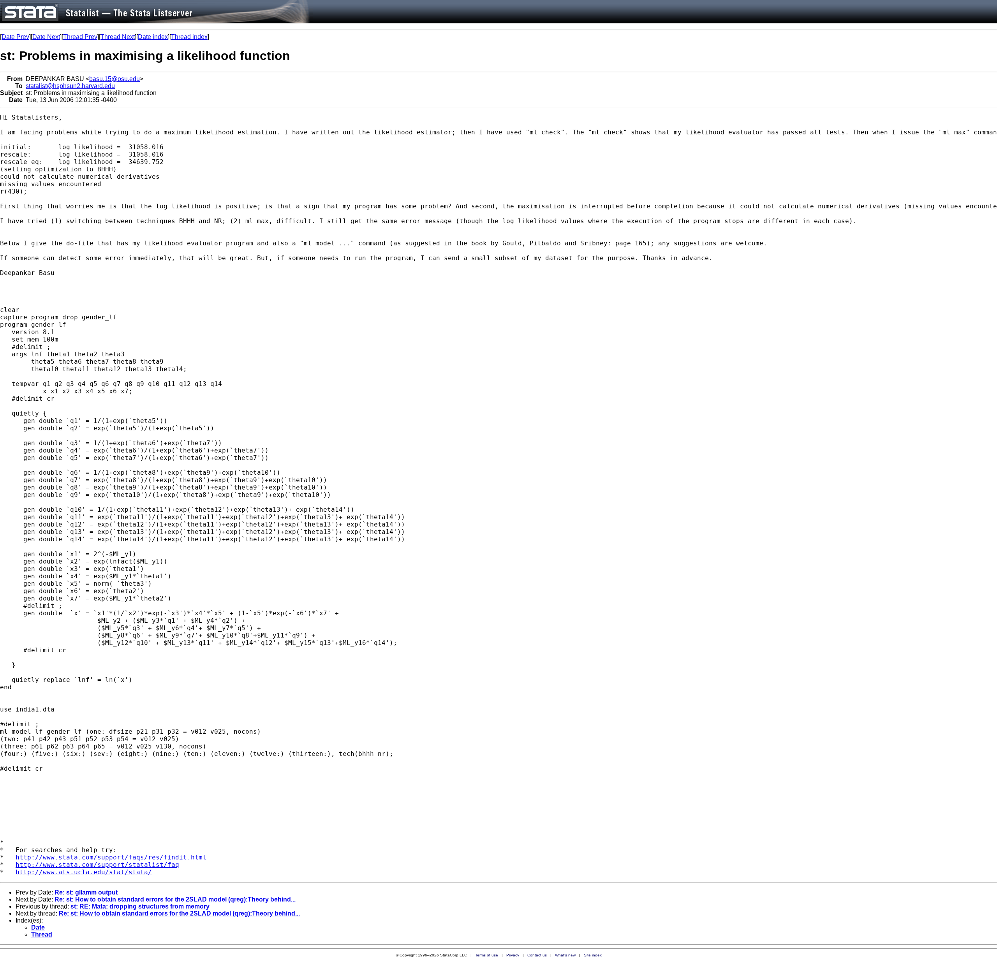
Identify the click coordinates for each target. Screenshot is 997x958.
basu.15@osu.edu (114, 79)
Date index (153, 36)
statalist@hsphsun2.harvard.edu (70, 86)
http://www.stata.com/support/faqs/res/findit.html (111, 857)
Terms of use (486, 955)
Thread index (189, 36)
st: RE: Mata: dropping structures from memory (140, 906)
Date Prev (15, 36)
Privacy (512, 955)
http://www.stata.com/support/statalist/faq (97, 864)
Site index (593, 955)
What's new (565, 955)
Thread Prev (80, 36)
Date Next (46, 36)
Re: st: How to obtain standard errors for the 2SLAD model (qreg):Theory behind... (175, 899)
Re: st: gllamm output (86, 892)
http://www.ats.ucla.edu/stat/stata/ (84, 872)
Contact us (537, 955)
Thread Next (117, 36)
